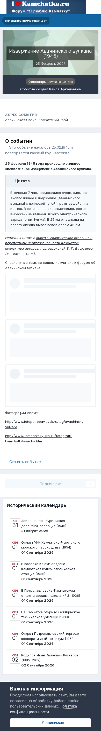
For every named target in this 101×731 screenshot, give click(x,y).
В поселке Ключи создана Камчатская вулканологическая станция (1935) (48, 569)
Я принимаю (52, 722)
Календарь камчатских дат (50, 82)
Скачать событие (25, 461)
